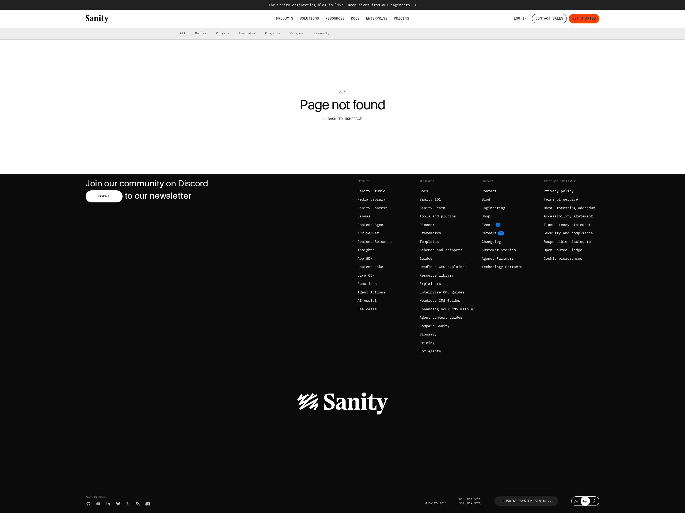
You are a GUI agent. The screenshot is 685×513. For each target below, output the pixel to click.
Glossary (428, 334)
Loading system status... (528, 501)
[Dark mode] (594, 501)
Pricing (401, 18)
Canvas (363, 216)
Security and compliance (568, 233)
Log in (520, 18)
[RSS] (138, 504)
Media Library (371, 199)
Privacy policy (559, 191)
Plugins (222, 33)
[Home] (97, 19)
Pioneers (428, 224)
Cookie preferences (563, 258)
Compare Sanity (435, 326)
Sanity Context (372, 208)
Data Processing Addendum (569, 208)
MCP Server (368, 233)
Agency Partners (498, 258)
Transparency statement (567, 224)
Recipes (296, 33)
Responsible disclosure (567, 241)
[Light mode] (576, 501)
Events (488, 224)
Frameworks (430, 233)
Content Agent (371, 224)
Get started (584, 18)
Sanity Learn (432, 208)
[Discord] (148, 504)
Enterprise (376, 18)
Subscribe (104, 196)
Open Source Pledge (563, 250)
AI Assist (367, 300)
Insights (366, 250)
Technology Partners (502, 267)
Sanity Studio (371, 191)
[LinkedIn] (108, 504)
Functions (367, 283)
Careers (489, 233)
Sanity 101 (430, 199)
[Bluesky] (118, 504)
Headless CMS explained (443, 267)
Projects (272, 33)
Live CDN (366, 275)
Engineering (493, 208)
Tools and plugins (438, 216)
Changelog (491, 241)
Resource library (437, 275)
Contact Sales (549, 18)
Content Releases (374, 241)
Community (321, 33)
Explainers (430, 283)
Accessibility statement (568, 216)
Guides (200, 33)
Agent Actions (371, 292)
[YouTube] (98, 504)
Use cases (367, 309)
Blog (486, 199)
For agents (430, 351)
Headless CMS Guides (440, 300)
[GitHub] (88, 504)
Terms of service (561, 199)
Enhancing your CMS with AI (447, 309)
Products (284, 18)
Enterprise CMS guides (442, 292)
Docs (355, 18)
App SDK (364, 258)
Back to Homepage (345, 118)
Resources (335, 18)
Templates (247, 33)
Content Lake (370, 267)
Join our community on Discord (147, 183)
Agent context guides (441, 317)
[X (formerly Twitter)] (128, 504)
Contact (489, 191)
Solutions (309, 18)
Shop (486, 216)
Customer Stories (499, 250)
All (182, 33)
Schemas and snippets (441, 250)
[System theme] (585, 501)
